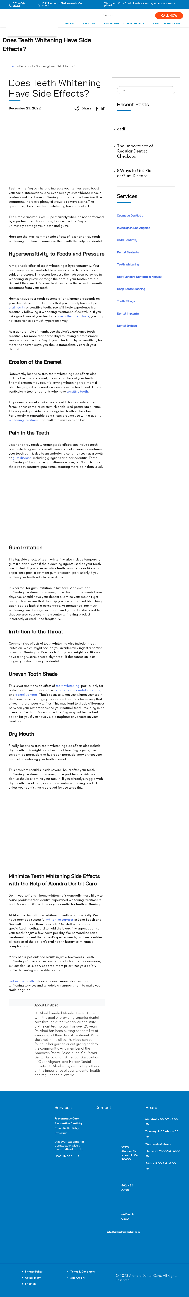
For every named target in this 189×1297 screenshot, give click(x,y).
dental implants (88, 690)
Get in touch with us (23, 981)
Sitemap (30, 1284)
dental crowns (64, 690)
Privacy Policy (33, 1272)
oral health (17, 307)
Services (89, 24)
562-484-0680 (127, 1216)
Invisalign (111, 24)
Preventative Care (67, 1118)
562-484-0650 (19, 4)
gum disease (22, 458)
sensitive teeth (77, 391)
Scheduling (171, 24)
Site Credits (77, 1278)
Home (12, 66)
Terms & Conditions (82, 1272)
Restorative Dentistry (69, 1123)
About (69, 24)
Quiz (156, 24)
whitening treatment (24, 420)
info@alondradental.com (123, 1232)
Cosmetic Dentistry (67, 1128)
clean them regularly (73, 316)
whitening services (59, 919)
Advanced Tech (134, 24)
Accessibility (33, 1278)
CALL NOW (169, 16)
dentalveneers (26, 694)
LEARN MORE (64, 1156)
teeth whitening (67, 686)
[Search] (170, 90)
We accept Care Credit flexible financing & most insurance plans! (139, 4)
